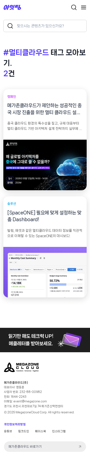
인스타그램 (59, 431)
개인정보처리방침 (15, 424)
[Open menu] (84, 7)
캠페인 (11, 96)
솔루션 (11, 203)
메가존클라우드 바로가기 (25, 446)
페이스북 (40, 431)
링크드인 (23, 431)
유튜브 (8, 431)
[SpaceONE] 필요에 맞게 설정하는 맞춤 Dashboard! (44, 216)
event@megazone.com (30, 401)
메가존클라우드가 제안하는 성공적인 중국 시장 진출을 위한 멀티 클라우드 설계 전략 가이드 (44, 109)
